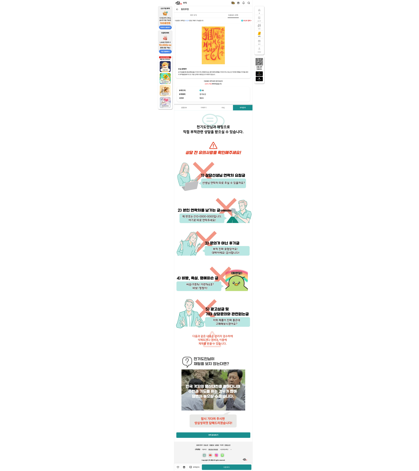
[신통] (178, 3)
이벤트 (238, 3)
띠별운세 (211, 445)
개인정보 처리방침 (213, 449)
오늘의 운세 (199, 445)
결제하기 (233, 3)
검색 (248, 3)
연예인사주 (227, 445)
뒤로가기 (177, 9)
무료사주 (205, 445)
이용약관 (204, 449)
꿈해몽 (217, 445)
